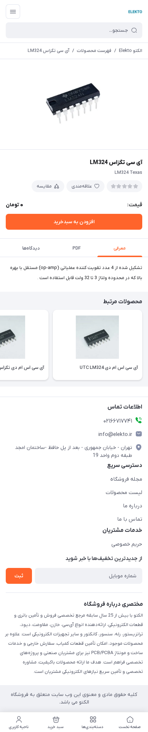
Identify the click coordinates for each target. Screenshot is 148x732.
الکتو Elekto (130, 51)
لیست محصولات (124, 492)
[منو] (13, 11)
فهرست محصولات (94, 51)
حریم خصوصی (126, 544)
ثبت (18, 576)
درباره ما (132, 506)
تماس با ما (129, 519)
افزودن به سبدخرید (74, 222)
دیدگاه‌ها (31, 248)
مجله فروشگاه (126, 479)
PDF (77, 248)
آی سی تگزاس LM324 (48, 51)
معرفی (120, 248)
